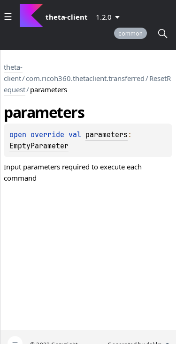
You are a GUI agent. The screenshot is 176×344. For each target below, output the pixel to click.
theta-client (13, 72)
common (130, 33)
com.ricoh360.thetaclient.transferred (85, 78)
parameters (106, 134)
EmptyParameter (39, 146)
